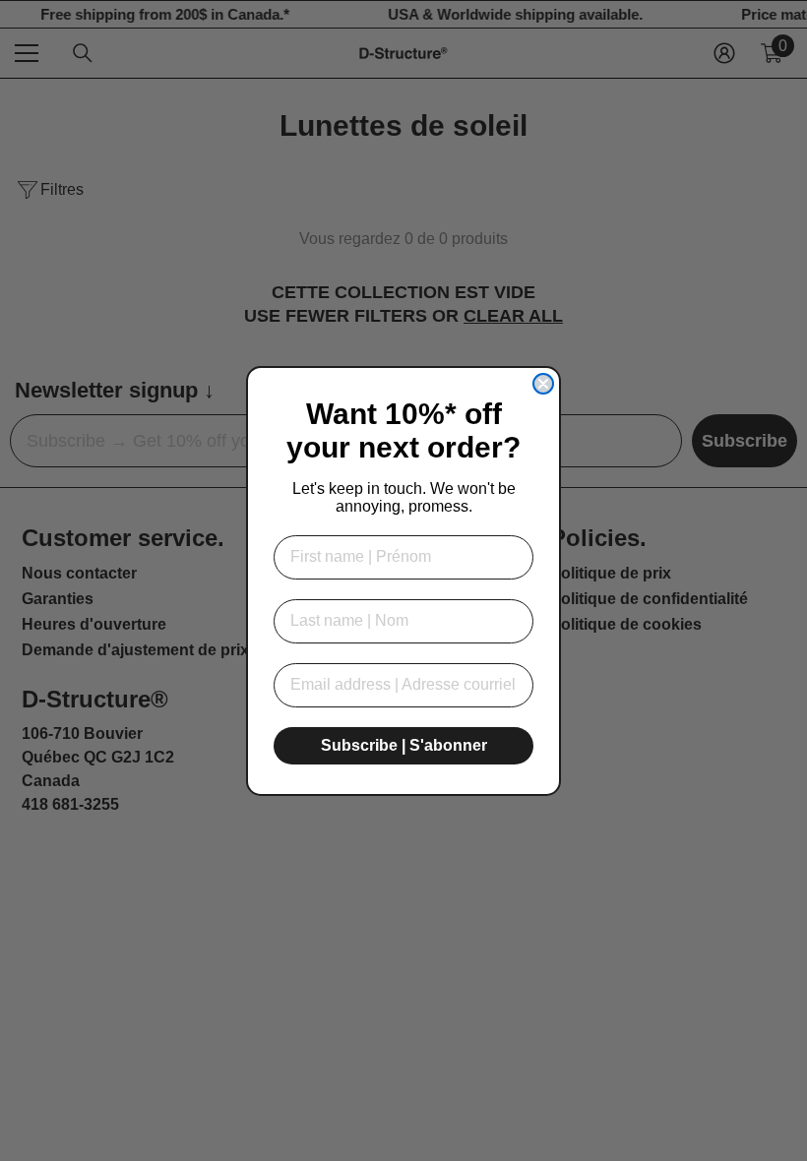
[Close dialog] (543, 384)
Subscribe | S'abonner (404, 745)
